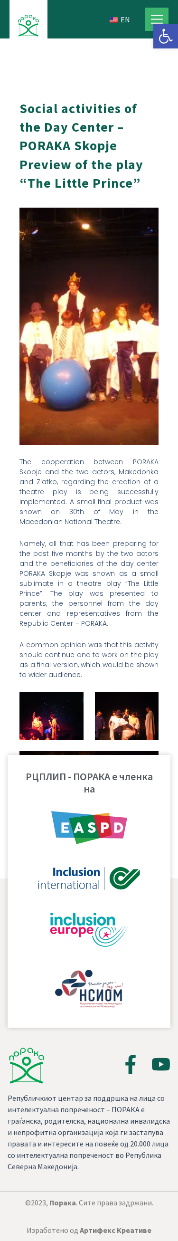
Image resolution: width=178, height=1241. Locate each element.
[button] (165, 36)
